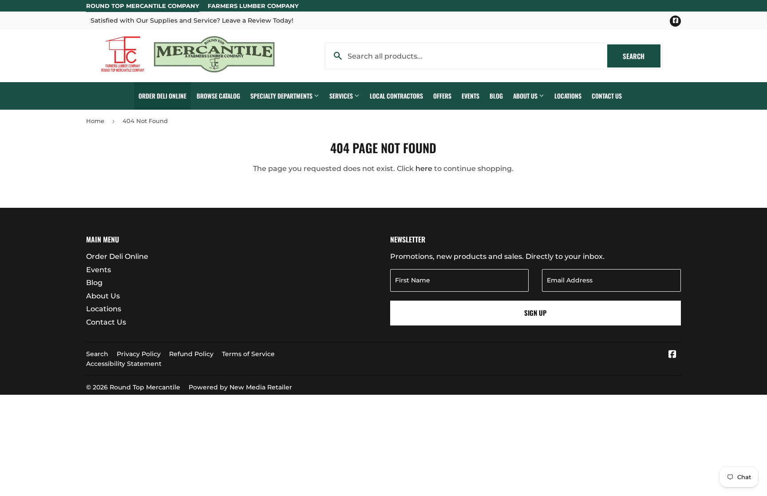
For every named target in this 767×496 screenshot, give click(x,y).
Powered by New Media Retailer (240, 387)
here (423, 168)
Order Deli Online (162, 95)
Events (470, 95)
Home (95, 120)
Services (341, 95)
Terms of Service (248, 353)
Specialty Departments (282, 95)
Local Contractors (396, 95)
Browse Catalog (218, 95)
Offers (442, 95)
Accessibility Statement (124, 363)
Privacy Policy (139, 353)
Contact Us (607, 95)
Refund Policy (191, 353)
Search (641, 56)
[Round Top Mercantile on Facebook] (672, 355)
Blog (496, 95)
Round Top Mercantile (145, 387)
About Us (526, 95)
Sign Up (535, 312)
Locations (567, 95)
